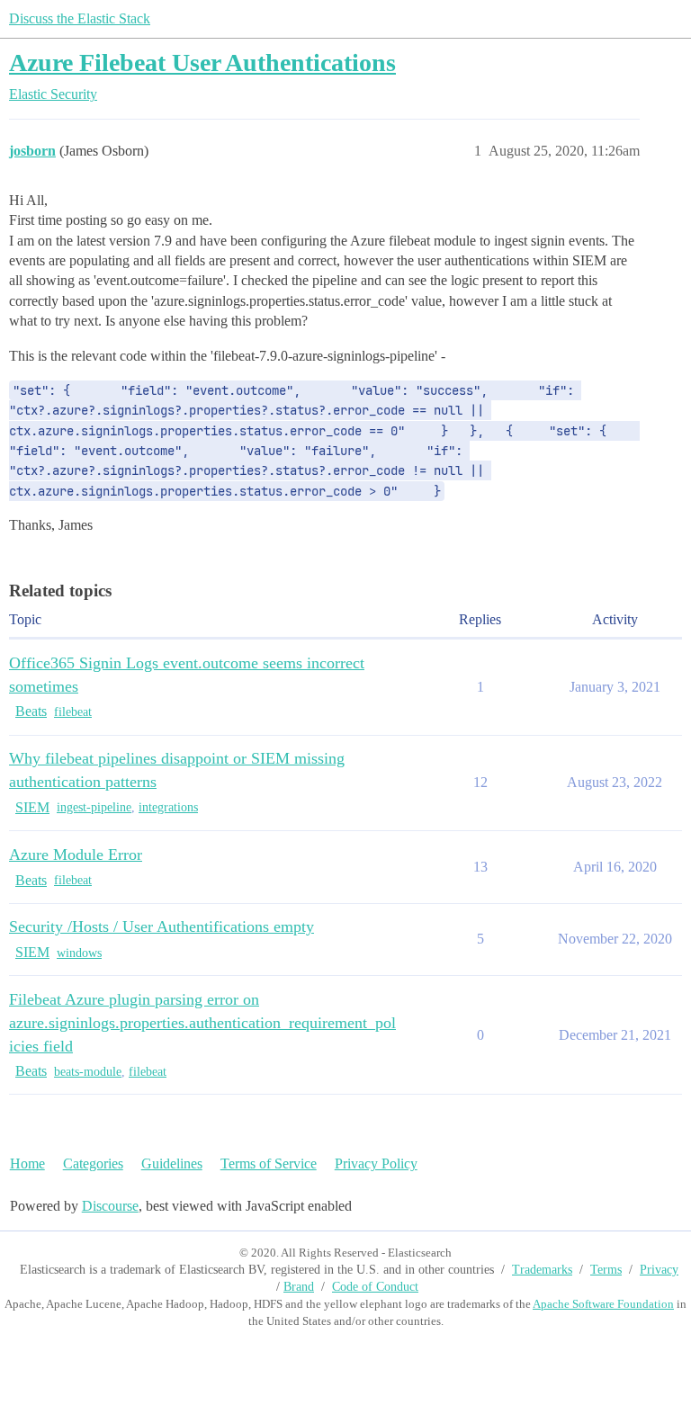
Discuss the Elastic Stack (79, 18)
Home (27, 1163)
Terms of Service (268, 1163)
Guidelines (171, 1163)
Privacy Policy (376, 1163)
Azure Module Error (75, 855)
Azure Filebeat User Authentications (202, 62)
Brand (298, 1286)
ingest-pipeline (94, 807)
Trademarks (542, 1269)
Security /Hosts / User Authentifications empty (161, 926)
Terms (606, 1269)
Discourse (110, 1205)
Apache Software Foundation (603, 1304)
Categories (93, 1163)
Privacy (659, 1269)
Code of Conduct (375, 1286)
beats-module (87, 1071)
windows (79, 953)
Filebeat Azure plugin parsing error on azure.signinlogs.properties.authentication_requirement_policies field (202, 1022)
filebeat (73, 712)
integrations (168, 807)
